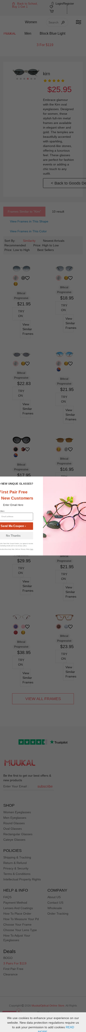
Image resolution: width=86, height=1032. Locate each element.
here (31, 549)
